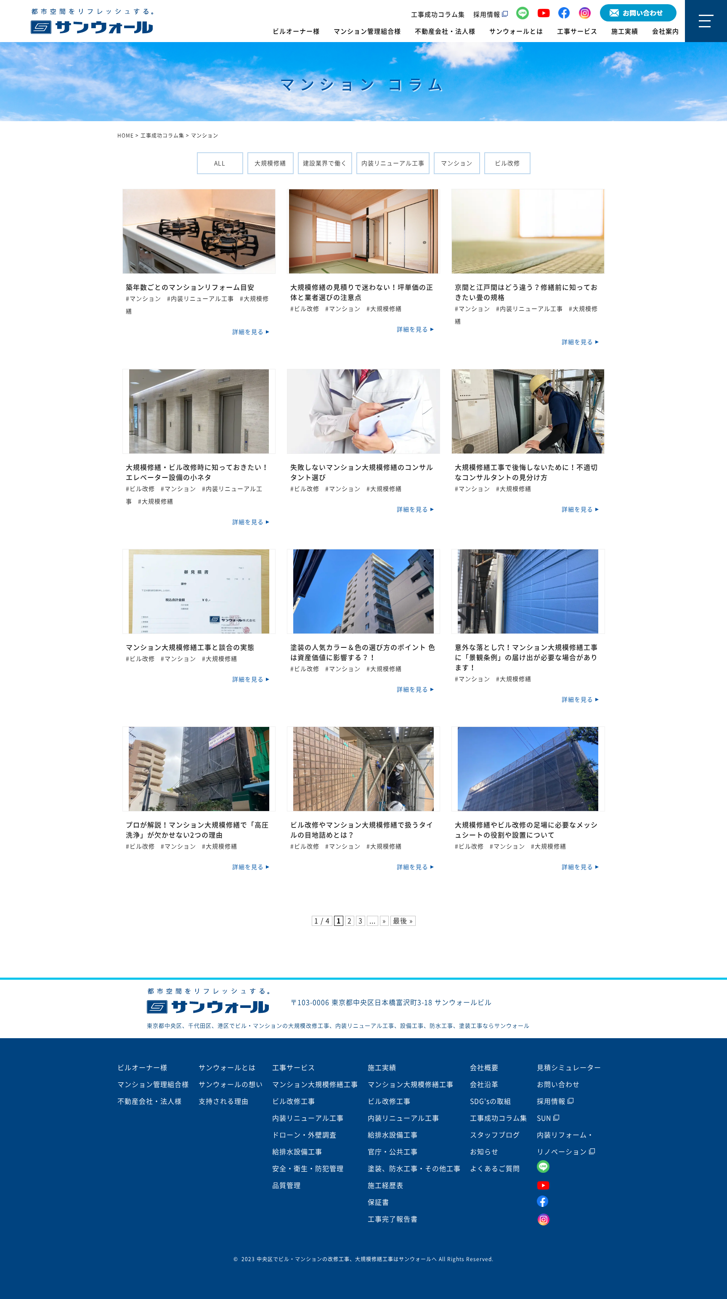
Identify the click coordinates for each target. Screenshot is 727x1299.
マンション (456, 163)
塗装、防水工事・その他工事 (414, 1168)
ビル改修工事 (293, 1101)
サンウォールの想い (231, 1084)
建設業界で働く (325, 163)
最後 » (403, 920)
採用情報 (487, 14)
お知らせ (484, 1151)
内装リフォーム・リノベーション (565, 1143)
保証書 (378, 1202)
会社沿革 (484, 1084)
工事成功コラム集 (438, 14)
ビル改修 (507, 163)
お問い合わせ (558, 1084)
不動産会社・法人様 (445, 31)
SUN (545, 1118)
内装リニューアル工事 (393, 163)
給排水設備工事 (297, 1151)
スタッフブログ (495, 1135)
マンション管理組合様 (367, 31)
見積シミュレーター (569, 1067)
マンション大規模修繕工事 (315, 1084)
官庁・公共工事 (393, 1151)
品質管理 (286, 1185)
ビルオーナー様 (296, 31)
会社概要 (484, 1067)
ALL (220, 163)
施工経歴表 (385, 1185)
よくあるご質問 (495, 1168)
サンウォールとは (516, 31)
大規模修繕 (270, 163)
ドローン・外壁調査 (304, 1135)
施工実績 (624, 31)
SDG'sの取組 (490, 1101)
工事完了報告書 (393, 1219)
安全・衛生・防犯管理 (308, 1168)
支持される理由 (224, 1101)
